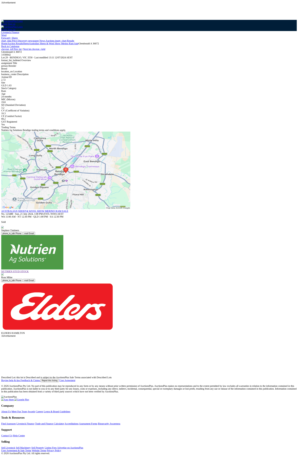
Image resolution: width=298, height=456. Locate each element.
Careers (39, 411)
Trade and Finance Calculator (49, 423)
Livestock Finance (10, 32)
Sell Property (37, 447)
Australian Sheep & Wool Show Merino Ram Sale (53, 43)
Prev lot (11, 49)
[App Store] (7, 399)
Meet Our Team (19, 411)
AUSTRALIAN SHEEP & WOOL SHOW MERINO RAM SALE (34, 211)
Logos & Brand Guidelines (57, 411)
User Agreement (67, 380)
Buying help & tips (10, 380)
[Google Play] (21, 399)
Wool (4, 35)
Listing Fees (51, 447)
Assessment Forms (88, 423)
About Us (6, 411)
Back (10, 46)
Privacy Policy (54, 450)
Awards (31, 411)
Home (4, 43)
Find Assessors (8, 423)
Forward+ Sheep (9, 38)
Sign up (11, 24)
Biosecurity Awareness (109, 423)
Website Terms (39, 450)
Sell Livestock (8, 447)
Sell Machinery (23, 447)
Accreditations (71, 423)
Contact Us (6, 435)
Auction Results (15, 43)
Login (4, 24)
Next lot (34, 49)
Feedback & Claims (30, 380)
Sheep (26, 43)
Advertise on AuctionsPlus (70, 447)
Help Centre (19, 435)
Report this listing (49, 380)
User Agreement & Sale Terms (16, 450)
